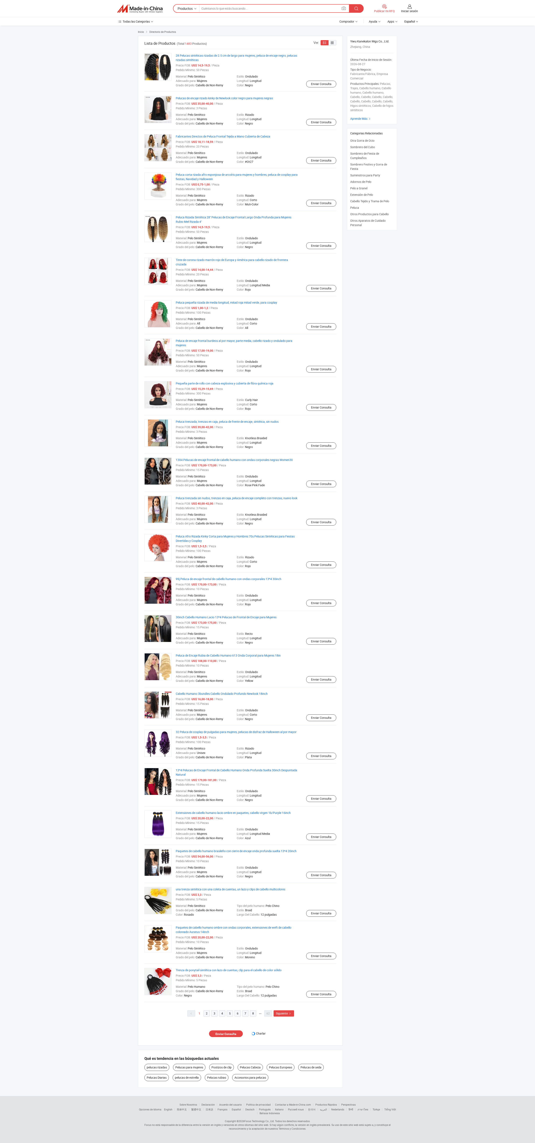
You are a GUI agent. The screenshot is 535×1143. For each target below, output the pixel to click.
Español (236, 1109)
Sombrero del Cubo (362, 147)
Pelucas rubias (216, 1077)
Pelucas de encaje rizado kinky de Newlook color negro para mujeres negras (224, 98)
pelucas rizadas (157, 1067)
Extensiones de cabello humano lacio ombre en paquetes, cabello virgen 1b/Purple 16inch (233, 813)
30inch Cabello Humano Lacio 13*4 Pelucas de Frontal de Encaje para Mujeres (226, 617)
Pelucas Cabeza (250, 1067)
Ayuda (373, 21)
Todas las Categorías (136, 21)
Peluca (354, 208)
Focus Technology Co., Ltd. (259, 1121)
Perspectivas (348, 1104)
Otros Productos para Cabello (369, 214)
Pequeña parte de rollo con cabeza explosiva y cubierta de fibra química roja (224, 383)
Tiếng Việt (390, 1109)
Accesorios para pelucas (250, 1077)
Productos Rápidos (326, 1104)
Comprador (346, 21)
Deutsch (250, 1109)
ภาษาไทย (363, 1109)
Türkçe (376, 1109)
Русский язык (296, 1109)
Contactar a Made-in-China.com (293, 1104)
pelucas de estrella (187, 1077)
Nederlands (337, 1109)
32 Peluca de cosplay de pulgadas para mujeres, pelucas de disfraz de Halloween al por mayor (236, 732)
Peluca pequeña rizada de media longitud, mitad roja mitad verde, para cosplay (226, 302)
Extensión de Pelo (361, 195)
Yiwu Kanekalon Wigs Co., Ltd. (369, 41)
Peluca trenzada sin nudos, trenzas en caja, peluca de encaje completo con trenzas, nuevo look (236, 498)
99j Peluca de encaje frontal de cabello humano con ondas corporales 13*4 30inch (228, 579)
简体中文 (182, 1109)
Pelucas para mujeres (189, 1067)
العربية (323, 1109)
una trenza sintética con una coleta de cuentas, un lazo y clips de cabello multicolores (230, 889)
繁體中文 (196, 1109)
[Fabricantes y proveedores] (140, 8)
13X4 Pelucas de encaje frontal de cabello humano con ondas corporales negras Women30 (234, 460)
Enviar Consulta (321, 84)
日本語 (209, 1109)
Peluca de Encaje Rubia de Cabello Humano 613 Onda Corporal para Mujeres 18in (228, 655)
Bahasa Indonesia (270, 1113)
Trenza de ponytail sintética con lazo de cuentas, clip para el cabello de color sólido (229, 970)
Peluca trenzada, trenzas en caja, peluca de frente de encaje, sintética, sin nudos (227, 422)
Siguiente (284, 1013)
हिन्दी (351, 1109)
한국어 (312, 1109)
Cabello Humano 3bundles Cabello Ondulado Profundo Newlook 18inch (222, 694)
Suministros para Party (365, 175)
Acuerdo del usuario (230, 1104)
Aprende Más (360, 119)
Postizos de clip (221, 1067)
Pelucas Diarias (157, 1077)
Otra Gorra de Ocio (362, 141)
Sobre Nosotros (188, 1104)
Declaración (208, 1104)
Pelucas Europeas (280, 1067)
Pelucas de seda (311, 1067)
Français (222, 1109)
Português (265, 1109)
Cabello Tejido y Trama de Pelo (369, 201)
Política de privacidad (258, 1104)
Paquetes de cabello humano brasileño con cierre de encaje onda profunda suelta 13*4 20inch (236, 851)
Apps (390, 21)
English (168, 1109)
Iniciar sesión (409, 11)
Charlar (261, 1033)
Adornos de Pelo (360, 182)
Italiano (279, 1109)
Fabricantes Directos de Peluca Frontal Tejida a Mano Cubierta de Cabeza (223, 136)
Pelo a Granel (358, 188)
